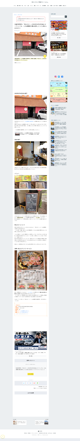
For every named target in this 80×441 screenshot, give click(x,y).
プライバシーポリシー (34, 433)
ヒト (40, 5)
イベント (31, 5)
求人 (22, 5)
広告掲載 (60, 5)
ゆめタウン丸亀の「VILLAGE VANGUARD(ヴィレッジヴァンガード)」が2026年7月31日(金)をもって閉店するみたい (61, 155)
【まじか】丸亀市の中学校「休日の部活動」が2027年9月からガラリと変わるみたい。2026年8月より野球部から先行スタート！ (61, 133)
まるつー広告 (55, 5)
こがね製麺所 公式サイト (24, 310)
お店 (28, 5)
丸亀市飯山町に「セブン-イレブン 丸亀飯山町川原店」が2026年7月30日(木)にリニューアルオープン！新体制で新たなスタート (61, 164)
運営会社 (25, 433)
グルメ (25, 5)
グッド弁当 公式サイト (24, 312)
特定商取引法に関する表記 (43, 433)
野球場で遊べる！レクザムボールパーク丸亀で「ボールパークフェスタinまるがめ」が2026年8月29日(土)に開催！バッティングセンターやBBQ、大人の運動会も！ (61, 113)
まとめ (48, 5)
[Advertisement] (40, 9)
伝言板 (51, 5)
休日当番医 (44, 5)
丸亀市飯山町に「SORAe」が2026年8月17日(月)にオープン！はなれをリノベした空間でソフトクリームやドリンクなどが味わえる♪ (61, 146)
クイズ (38, 5)
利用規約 (29, 433)
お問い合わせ (50, 433)
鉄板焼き (45, 388)
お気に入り (64, 5)
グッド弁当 (30, 292)
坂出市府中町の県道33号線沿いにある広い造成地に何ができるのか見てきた (61, 150)
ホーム (15, 5)
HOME (40, 431)
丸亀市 (41, 388)
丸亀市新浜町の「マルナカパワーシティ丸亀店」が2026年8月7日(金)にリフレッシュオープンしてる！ (61, 137)
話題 (34, 5)
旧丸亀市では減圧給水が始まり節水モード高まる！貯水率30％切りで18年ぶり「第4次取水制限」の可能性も (61, 108)
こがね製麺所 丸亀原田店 (28, 121)
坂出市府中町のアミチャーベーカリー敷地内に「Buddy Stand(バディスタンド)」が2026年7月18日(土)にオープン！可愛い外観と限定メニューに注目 (61, 142)
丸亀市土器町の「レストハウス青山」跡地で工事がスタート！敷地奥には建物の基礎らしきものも (61, 159)
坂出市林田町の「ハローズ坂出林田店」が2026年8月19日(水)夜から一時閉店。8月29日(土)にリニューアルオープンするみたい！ (61, 128)
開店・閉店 (19, 5)
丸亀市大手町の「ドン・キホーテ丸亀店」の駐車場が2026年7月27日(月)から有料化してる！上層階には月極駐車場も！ (60, 124)
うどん (38, 388)
